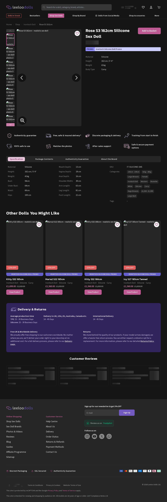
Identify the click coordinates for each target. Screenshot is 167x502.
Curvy (147, 186)
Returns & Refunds (55, 441)
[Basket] (159, 7)
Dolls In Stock (14, 15)
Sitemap (10, 457)
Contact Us (51, 452)
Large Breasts (133, 176)
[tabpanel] (84, 184)
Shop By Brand (78, 15)
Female (145, 176)
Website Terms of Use (72, 485)
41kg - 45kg (146, 172)
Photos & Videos (14, 431)
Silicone (138, 186)
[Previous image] (22, 78)
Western (144, 181)
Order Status (52, 436)
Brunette (154, 181)
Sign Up (126, 412)
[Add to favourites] (77, 33)
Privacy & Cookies (53, 485)
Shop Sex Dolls (56, 15)
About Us (50, 426)
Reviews (10, 436)
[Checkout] (140, 471)
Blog (8, 441)
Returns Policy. (147, 341)
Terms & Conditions (35, 485)
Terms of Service (69, 490)
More (157, 15)
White (130, 186)
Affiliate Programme (16, 452)
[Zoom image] (22, 120)
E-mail (90, 412)
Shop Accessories (137, 15)
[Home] (19, 7)
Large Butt (132, 196)
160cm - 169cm (133, 172)
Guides (9, 447)
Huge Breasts (133, 191)
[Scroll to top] (160, 491)
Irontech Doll (30, 24)
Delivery (50, 431)
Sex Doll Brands (13, 426)
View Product (14, 292)
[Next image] (76, 78)
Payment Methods (55, 447)
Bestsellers (35, 15)
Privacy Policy (53, 490)
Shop (17, 24)
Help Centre (51, 421)
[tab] (16, 159)
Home (9, 24)
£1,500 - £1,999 (147, 191)
